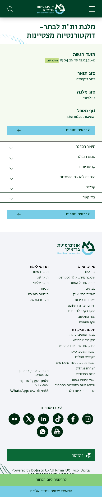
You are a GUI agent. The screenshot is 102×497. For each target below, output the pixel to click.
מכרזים (90, 288)
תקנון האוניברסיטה (82, 351)
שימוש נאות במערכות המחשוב (75, 385)
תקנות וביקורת (83, 330)
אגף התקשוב (86, 316)
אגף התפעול (87, 322)
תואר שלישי (41, 283)
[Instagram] (87, 424)
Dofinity (37, 470)
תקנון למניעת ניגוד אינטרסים (75, 362)
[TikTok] (58, 424)
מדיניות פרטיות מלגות (80, 391)
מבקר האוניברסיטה (82, 334)
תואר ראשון (41, 272)
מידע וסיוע (86, 267)
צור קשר (89, 272)
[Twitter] (29, 424)
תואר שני (43, 277)
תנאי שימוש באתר (83, 379)
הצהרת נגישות (85, 368)
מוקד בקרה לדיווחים (81, 311)
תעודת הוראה (39, 300)
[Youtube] (57, 436)
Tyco (75, 470)
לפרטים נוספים (78, 130)
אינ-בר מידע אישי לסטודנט (77, 277)
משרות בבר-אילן (84, 294)
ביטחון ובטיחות (85, 300)
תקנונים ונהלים (85, 357)
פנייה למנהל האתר (82, 283)
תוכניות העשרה (38, 294)
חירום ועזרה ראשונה (81, 305)
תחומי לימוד (39, 267)
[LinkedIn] (43, 424)
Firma (59, 470)
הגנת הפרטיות (85, 374)
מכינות (44, 288)
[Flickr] (14, 424)
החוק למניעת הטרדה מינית (77, 346)
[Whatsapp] (42, 436)
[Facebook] (73, 424)
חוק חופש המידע (84, 340)
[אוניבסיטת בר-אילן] (51, 9)
